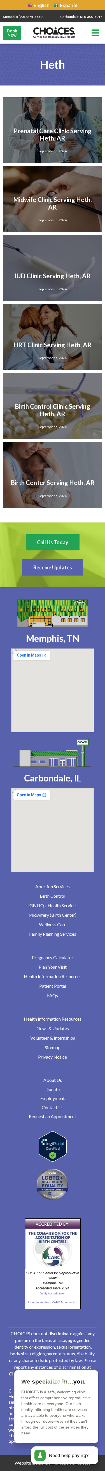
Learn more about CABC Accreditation (52, 1302)
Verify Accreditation (52, 1293)
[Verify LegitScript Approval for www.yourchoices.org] (53, 1160)
